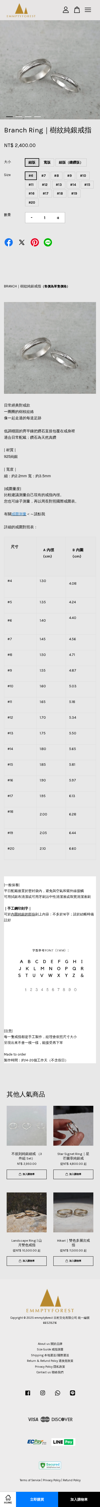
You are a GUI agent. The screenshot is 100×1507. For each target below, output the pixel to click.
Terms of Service (30, 1480)
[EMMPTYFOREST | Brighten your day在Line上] (72, 1395)
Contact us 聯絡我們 (50, 1372)
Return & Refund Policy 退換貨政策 (50, 1361)
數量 (7, 215)
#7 (43, 176)
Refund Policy (72, 1480)
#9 (69, 176)
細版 (32, 162)
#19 (74, 193)
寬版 (47, 162)
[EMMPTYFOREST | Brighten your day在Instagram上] (42, 1395)
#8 (56, 176)
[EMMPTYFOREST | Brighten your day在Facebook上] (27, 1395)
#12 (44, 185)
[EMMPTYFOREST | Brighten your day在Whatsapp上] (57, 1395)
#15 (87, 185)
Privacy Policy (52, 1480)
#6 (31, 176)
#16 (31, 193)
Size (7, 175)
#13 (59, 185)
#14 (73, 185)
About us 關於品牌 (50, 1344)
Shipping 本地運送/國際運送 (50, 1355)
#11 (31, 185)
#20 (32, 202)
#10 (83, 176)
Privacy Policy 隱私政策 (50, 1366)
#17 (46, 193)
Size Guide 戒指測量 (50, 1349)
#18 (60, 193)
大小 (7, 162)
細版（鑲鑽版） (71, 162)
